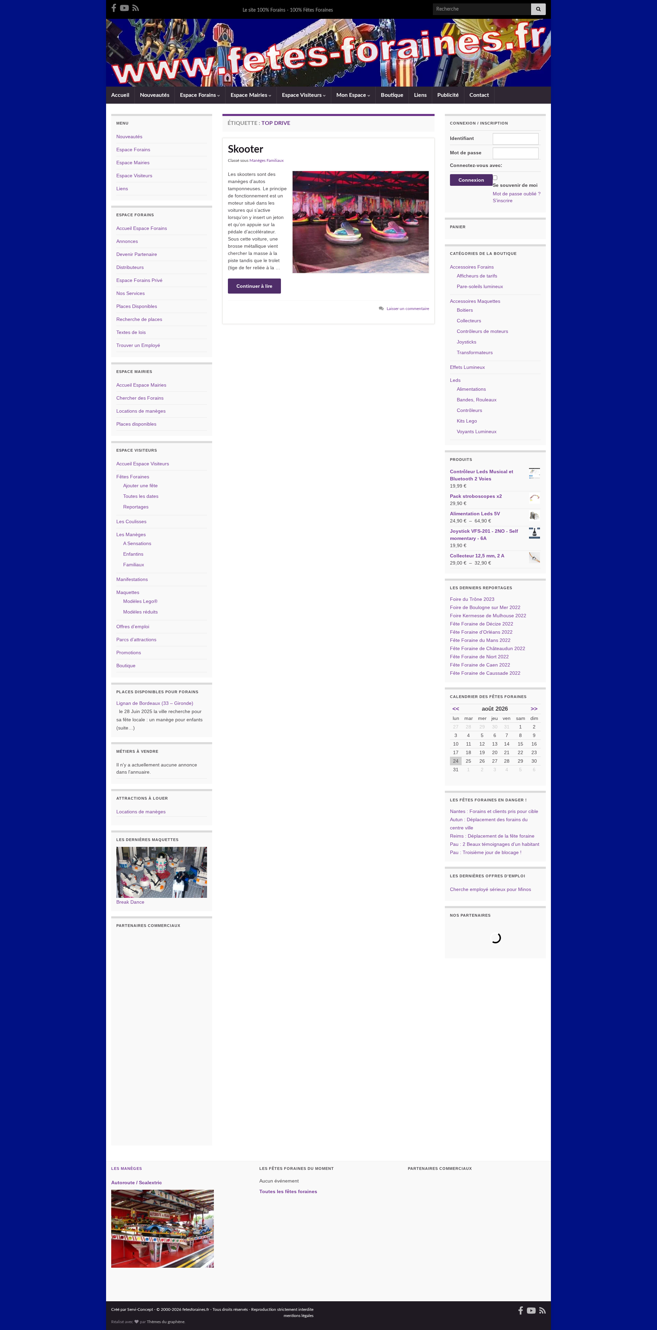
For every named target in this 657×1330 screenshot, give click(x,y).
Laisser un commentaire (408, 309)
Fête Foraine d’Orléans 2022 (481, 632)
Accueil (120, 95)
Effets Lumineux (467, 367)
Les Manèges (131, 534)
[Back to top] (641, 1314)
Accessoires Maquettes (475, 301)
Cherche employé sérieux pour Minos (490, 889)
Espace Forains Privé (139, 280)
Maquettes (127, 592)
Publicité (448, 95)
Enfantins (133, 554)
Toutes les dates (140, 496)
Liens (420, 95)
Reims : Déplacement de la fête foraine (492, 836)
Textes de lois (131, 332)
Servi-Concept (140, 1309)
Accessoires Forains (472, 267)
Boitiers (465, 310)
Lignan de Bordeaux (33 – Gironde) (154, 703)
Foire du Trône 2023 (472, 599)
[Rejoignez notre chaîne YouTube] (124, 7)
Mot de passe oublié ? (517, 193)
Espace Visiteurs (302, 95)
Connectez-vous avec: (476, 165)
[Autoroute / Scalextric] (162, 1229)
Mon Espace (352, 95)
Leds (455, 380)
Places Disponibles (136, 306)
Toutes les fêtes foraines (288, 1191)
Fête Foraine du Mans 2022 (480, 640)
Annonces (127, 241)
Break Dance (130, 902)
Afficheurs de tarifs (477, 276)
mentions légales (298, 1316)
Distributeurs (130, 267)
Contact (479, 95)
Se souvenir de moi (515, 185)
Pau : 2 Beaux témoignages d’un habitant (494, 844)
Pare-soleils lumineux (480, 286)
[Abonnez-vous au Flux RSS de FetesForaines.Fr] (135, 7)
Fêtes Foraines (132, 476)
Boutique (392, 95)
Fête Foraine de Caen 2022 (480, 665)
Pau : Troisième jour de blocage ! (485, 852)
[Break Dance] (161, 872)
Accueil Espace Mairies (141, 385)
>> (534, 709)
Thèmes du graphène (165, 1322)
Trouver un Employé (138, 345)
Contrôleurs (469, 410)
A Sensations (137, 543)
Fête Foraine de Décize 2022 (481, 624)
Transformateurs (475, 352)
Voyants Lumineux (477, 431)
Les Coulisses (131, 521)
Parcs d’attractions (136, 639)
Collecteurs (469, 320)
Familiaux (133, 564)
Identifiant (462, 138)
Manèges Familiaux (266, 160)
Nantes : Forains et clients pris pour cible (494, 811)
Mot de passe (465, 152)
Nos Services (130, 293)
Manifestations (132, 579)
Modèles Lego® (140, 601)
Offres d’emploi (132, 626)
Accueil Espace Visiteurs (142, 463)
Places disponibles (136, 424)
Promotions (128, 652)
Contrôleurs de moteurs (482, 331)
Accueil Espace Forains (141, 228)
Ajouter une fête (140, 485)
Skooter (245, 149)
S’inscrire (503, 200)
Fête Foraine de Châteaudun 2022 (487, 648)
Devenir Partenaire (136, 254)
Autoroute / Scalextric (136, 1182)
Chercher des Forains (140, 398)
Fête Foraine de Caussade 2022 (485, 673)
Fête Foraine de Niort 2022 (479, 656)
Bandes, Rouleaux (477, 399)
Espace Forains (198, 95)
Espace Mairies (250, 95)
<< (455, 709)
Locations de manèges (141, 411)
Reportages (136, 506)
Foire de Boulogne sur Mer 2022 (485, 607)
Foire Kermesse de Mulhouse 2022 (488, 615)
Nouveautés (154, 95)
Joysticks (466, 342)
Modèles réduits (140, 612)
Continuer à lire (254, 286)
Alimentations (471, 389)
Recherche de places (139, 319)
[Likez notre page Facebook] (113, 7)
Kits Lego (467, 421)
